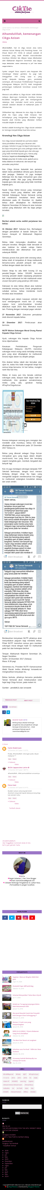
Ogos (7, 1153)
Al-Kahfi (5, 1092)
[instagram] (25, 917)
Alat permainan (16, 1092)
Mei (6, 1170)
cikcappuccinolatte (9, 1135)
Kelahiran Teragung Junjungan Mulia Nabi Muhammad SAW (26, 1005)
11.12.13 (6, 1078)
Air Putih (19, 1088)
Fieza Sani (12, 785)
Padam (14, 759)
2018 (25, 1078)
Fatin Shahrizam (14, 748)
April (6, 1172)
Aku (32, 1088)
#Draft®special (8, 1074)
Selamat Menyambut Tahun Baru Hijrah (27, 995)
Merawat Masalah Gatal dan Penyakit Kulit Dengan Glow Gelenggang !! (26, 1014)
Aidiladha (6, 1088)
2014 (13, 1078)
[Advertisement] (22, 945)
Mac (6, 1157)
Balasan (12, 762)
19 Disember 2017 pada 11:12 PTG (18, 750)
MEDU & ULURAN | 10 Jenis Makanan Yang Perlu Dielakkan (26, 1032)
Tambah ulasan (14, 808)
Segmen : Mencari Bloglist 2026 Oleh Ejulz (26, 978)
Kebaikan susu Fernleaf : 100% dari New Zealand (27, 1050)
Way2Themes (13, 1187)
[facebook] (5, 917)
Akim (26, 1088)
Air (13, 1088)
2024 (7, 1176)
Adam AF (6, 1081)
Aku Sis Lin (6, 1126)
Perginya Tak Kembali (10, 1143)
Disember (8, 1161)
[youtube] (32, 917)
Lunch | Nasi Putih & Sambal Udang (15, 1137)
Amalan (33, 1092)
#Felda (18, 1074)
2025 (7, 1159)
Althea (26, 1092)
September (9, 1163)
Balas (9, 759)
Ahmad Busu (29, 1085)
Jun (6, 1155)
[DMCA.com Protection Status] (22, 1114)
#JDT (24, 1074)
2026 (7, 1150)
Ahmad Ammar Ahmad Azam (12, 1085)
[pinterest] (18, 917)
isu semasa (15, 28)
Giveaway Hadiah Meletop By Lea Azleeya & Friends (25, 1059)
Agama (31, 1081)
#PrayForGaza (33, 1074)
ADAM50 (14, 1081)
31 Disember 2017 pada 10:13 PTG (18, 787)
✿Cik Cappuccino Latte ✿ (18, 767)
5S (30, 1078)
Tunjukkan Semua (9, 1145)
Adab (35, 1078)
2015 (19, 1078)
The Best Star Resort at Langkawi (24, 1040)
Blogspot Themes (33, 1187)
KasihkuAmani (7, 1141)
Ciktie (4, 42)
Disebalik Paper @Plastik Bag (23, 986)
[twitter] (12, 917)
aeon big (23, 1081)
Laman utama (6, 28)
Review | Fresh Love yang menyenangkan (22, 1023)
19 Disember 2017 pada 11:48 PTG (18, 770)
